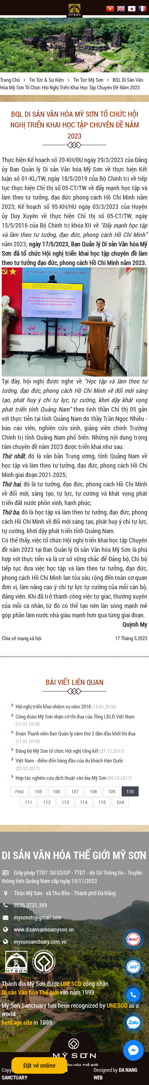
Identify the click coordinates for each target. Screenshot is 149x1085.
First (19, 791)
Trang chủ (10, 79)
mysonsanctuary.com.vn (40, 941)
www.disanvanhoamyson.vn (44, 929)
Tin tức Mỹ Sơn (88, 79)
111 (28, 802)
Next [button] (143, 45)
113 (65, 802)
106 (56, 791)
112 (47, 802)
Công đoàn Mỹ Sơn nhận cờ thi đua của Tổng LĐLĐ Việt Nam (75, 716)
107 (75, 791)
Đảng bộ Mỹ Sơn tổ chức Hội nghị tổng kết (57, 750)
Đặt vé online (39, 1065)
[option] (74, 43)
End (120, 802)
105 (38, 791)
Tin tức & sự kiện (47, 79)
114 (83, 802)
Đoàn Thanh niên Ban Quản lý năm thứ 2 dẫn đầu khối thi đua (75, 733)
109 (111, 791)
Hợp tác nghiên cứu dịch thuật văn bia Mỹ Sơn (61, 777)
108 (93, 791)
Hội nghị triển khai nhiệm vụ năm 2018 (53, 706)
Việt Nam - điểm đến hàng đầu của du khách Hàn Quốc (69, 760)
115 (102, 802)
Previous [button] (6, 45)
